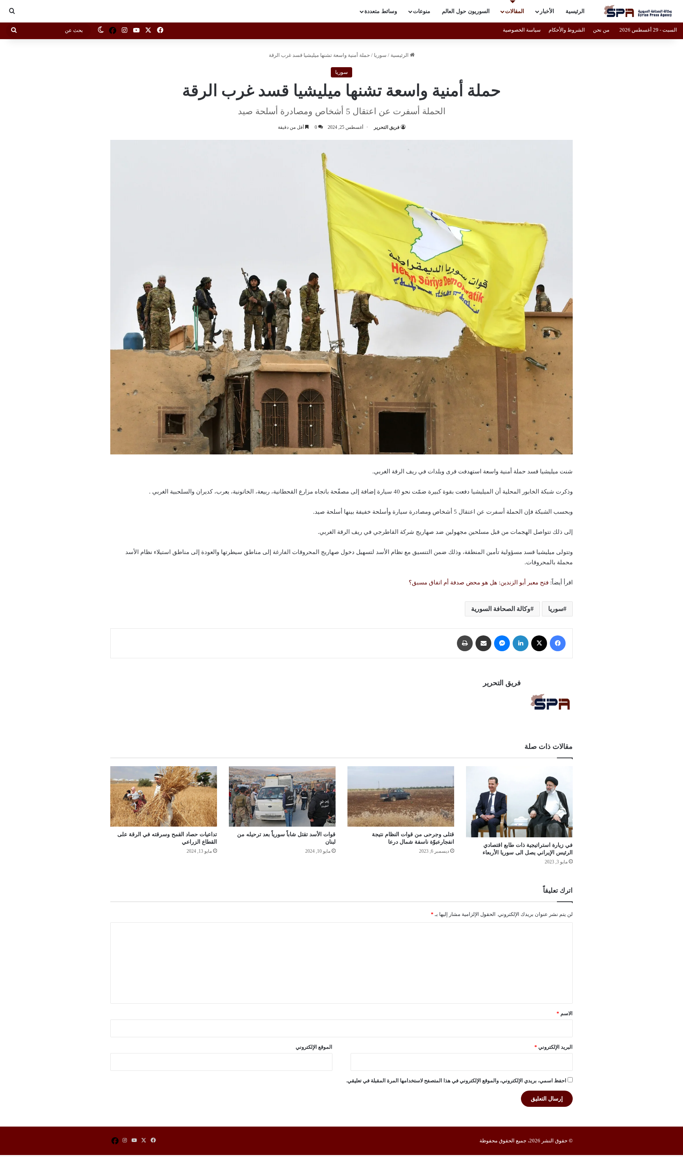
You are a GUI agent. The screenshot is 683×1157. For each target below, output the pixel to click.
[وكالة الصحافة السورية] (638, 11)
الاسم (565, 1013)
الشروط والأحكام (567, 30)
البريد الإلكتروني (553, 1047)
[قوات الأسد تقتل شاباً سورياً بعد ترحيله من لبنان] (282, 796)
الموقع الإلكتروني (314, 1047)
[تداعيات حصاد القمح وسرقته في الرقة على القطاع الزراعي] (163, 796)
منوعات (421, 11)
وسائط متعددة (380, 11)
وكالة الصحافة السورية (500, 608)
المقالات (514, 11)
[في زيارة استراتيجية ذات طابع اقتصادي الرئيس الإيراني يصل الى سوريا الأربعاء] (519, 801)
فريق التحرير (387, 127)
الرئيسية (575, 11)
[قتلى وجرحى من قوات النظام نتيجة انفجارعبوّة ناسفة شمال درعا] (400, 796)
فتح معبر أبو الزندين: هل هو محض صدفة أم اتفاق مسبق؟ (479, 582)
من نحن (601, 30)
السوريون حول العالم (466, 11)
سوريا (380, 55)
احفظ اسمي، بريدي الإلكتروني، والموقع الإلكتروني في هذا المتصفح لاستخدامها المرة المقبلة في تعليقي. (456, 1081)
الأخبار (547, 11)
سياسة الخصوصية (522, 30)
